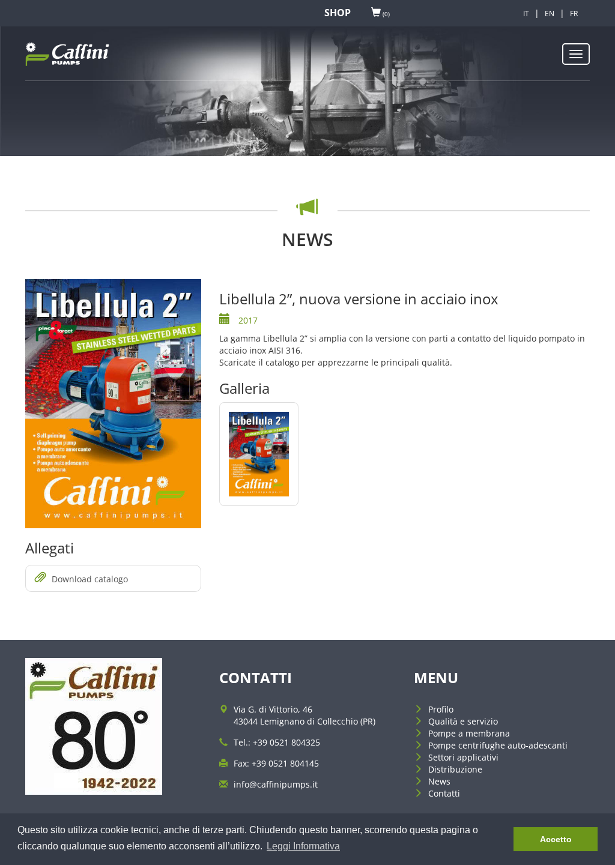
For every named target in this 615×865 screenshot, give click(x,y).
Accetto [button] (556, 839)
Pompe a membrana (469, 733)
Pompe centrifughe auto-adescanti (498, 745)
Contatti (444, 793)
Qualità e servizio (463, 721)
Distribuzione (455, 769)
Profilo (440, 709)
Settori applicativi (463, 757)
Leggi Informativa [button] (303, 846)
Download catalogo (90, 579)
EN (549, 13)
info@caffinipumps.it (276, 784)
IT (526, 13)
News (439, 781)
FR (574, 13)
